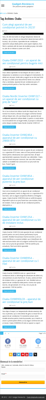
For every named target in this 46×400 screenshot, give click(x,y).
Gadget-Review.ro (23, 4)
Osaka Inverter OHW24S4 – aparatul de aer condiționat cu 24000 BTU (19, 137)
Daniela (13, 67)
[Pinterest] (23, 354)
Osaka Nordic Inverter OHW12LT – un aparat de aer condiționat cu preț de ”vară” (22, 99)
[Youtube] (27, 354)
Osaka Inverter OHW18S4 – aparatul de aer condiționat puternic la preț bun (18, 179)
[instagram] (31, 354)
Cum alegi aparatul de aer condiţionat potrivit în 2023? (18, 26)
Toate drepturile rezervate (35, 397)
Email (3, 374)
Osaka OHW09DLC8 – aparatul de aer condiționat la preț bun (21, 301)
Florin (5, 31)
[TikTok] (35, 354)
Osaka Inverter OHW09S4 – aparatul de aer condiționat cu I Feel (20, 261)
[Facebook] (15, 354)
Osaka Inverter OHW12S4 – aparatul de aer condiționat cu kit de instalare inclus (21, 220)
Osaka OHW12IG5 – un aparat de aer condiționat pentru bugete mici (22, 62)
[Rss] (11, 354)
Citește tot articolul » (9, 52)
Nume (3, 367)
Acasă (4, 13)
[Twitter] (19, 354)
